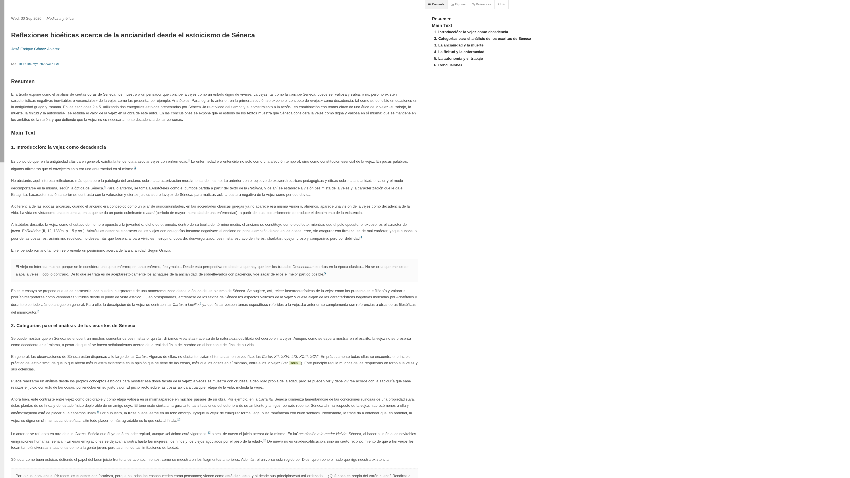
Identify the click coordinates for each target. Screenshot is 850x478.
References (483, 4)
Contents (437, 4)
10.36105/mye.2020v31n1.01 (39, 64)
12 (264, 440)
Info (502, 4)
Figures (460, 4)
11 (209, 432)
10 (178, 419)
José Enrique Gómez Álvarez (35, 49)
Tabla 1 (295, 363)
